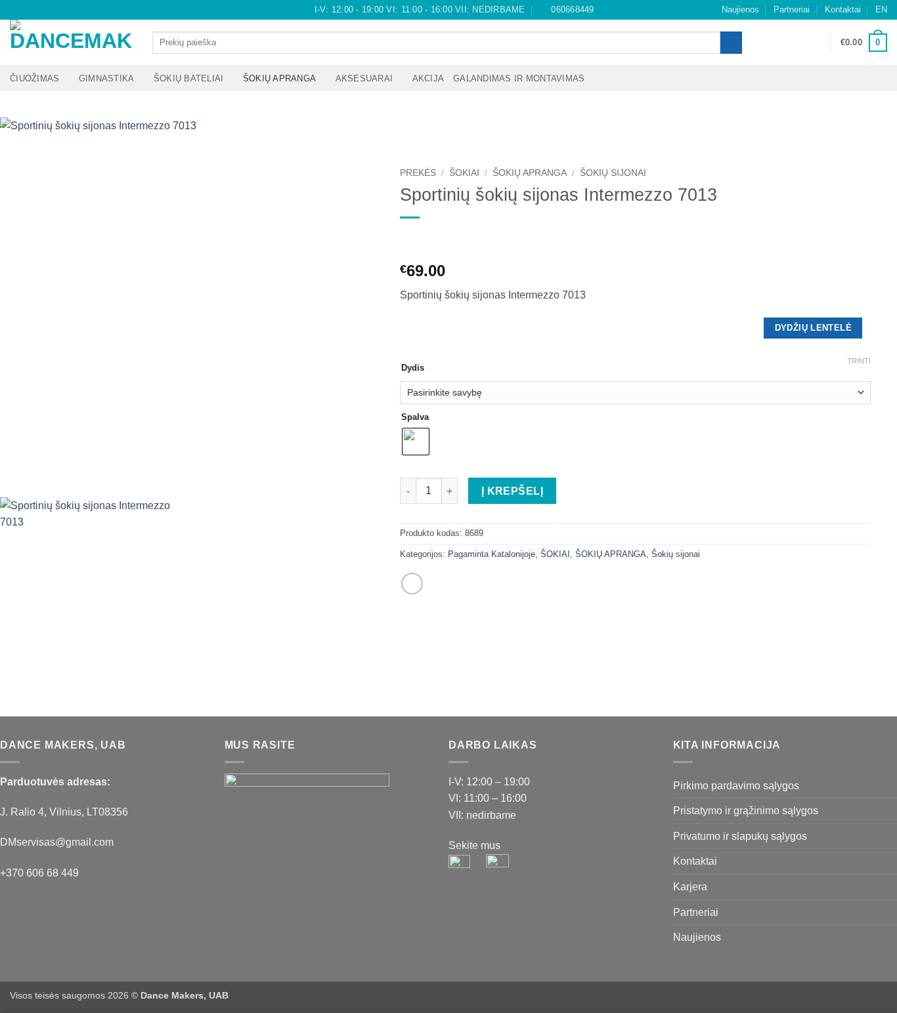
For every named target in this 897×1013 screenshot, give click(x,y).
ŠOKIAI (464, 173)
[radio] (416, 441)
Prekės (418, 173)
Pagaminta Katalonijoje (491, 554)
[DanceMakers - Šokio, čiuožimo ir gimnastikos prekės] (71, 42)
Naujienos (740, 9)
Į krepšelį (512, 491)
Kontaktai (843, 9)
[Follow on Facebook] (16, 9)
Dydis (412, 368)
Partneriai (792, 9)
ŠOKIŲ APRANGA (279, 78)
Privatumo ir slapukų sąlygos (740, 836)
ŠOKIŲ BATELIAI (189, 78)
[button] (814, 42)
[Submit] (731, 42)
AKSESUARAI (364, 78)
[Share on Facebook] (412, 583)
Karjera (690, 886)
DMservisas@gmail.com (57, 842)
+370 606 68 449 (39, 873)
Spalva (415, 417)
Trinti (859, 361)
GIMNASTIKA (107, 78)
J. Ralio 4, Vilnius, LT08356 (64, 811)
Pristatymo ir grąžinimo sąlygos (745, 810)
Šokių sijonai (613, 173)
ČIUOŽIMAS (34, 78)
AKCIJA (428, 78)
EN (881, 9)
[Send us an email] (41, 9)
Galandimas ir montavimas (518, 78)
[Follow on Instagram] (29, 9)
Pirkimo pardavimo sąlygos (736, 785)
